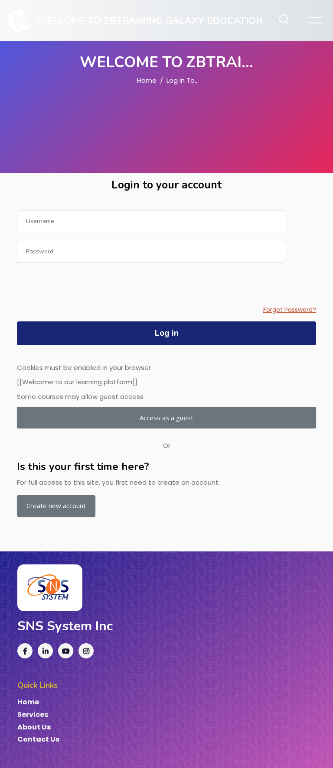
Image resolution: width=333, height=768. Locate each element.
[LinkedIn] (45, 650)
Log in (167, 333)
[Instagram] (86, 650)
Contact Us (38, 739)
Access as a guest (166, 417)
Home (147, 80)
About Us (34, 727)
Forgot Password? (289, 309)
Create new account (56, 505)
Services (32, 714)
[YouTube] (65, 650)
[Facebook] (25, 650)
